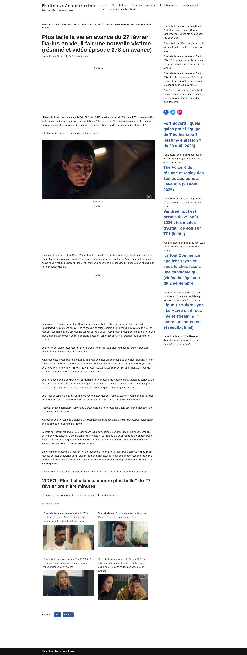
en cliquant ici (108, 495)
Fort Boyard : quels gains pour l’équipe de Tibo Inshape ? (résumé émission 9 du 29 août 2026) (182, 134)
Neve (44, 651)
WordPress (68, 651)
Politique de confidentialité (122, 9)
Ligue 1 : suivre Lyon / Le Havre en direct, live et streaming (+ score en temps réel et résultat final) (183, 316)
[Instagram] (179, 112)
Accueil (104, 5)
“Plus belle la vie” (105, 121)
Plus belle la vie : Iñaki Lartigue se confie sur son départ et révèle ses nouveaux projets (122, 515)
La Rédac (50, 56)
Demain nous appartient (144, 5)
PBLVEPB (68, 615)
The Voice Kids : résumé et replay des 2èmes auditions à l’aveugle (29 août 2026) (183, 178)
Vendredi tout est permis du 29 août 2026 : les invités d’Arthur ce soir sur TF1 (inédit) (182, 222)
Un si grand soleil (191, 5)
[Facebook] (166, 112)
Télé (102, 9)
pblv (58, 615)
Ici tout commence (169, 5)
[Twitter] (172, 112)
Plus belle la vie (120, 5)
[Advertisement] (98, 90)
